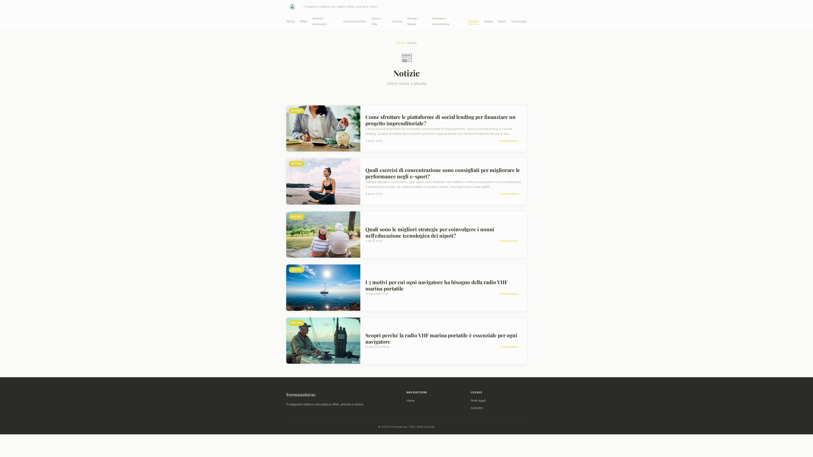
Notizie (474, 21)
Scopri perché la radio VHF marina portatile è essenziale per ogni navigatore (441, 338)
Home (290, 21)
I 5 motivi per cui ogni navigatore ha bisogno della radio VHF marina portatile (436, 285)
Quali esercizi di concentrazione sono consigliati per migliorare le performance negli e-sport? (442, 173)
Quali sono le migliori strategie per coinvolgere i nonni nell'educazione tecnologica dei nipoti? (429, 232)
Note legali (478, 400)
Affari (303, 21)
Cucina (397, 21)
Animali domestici (319, 21)
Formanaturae (300, 394)
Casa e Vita (376, 21)
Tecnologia (519, 21)
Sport (502, 21)
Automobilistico (354, 21)
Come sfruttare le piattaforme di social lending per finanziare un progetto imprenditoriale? (440, 120)
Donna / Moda (412, 21)
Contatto (477, 408)
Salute (488, 21)
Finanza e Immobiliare (440, 21)
